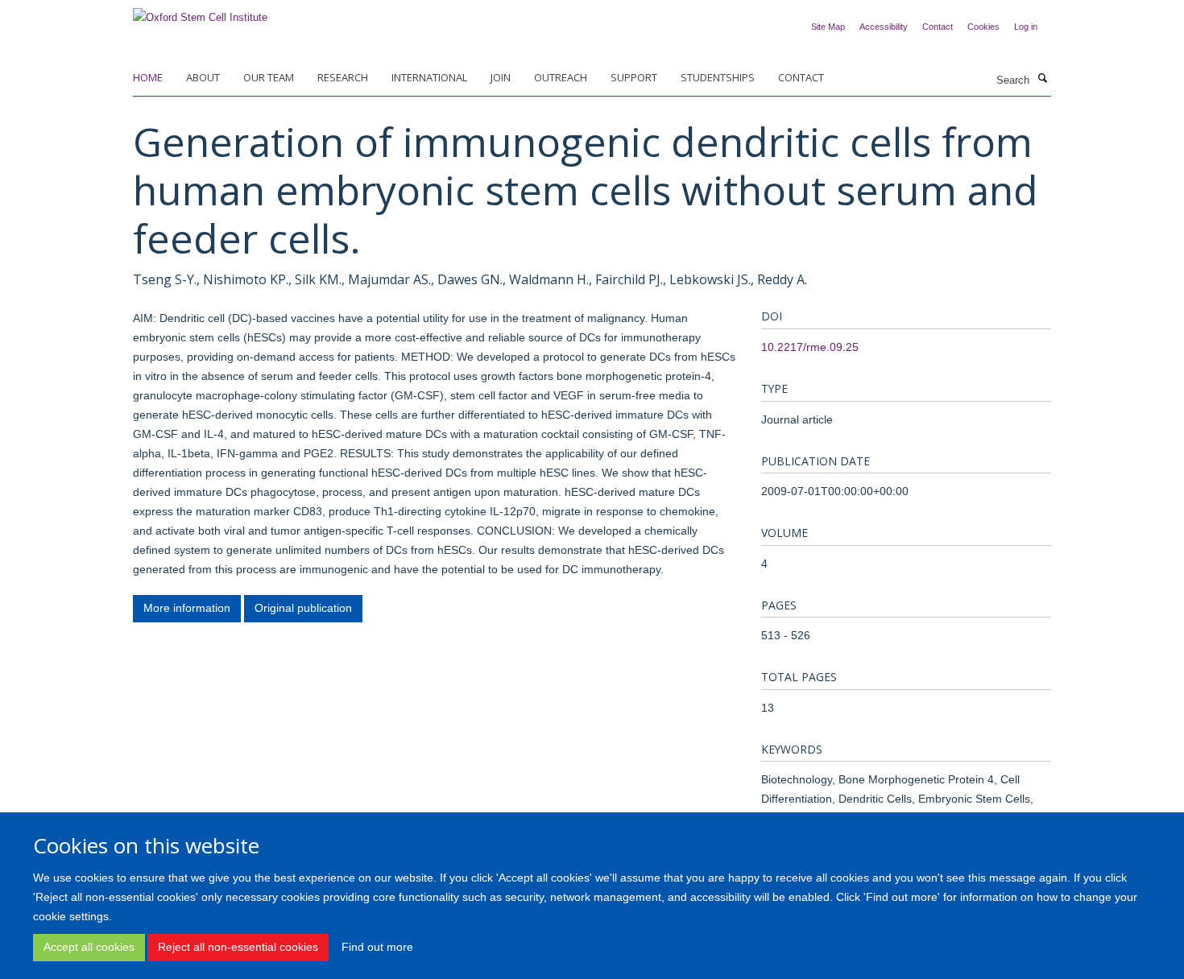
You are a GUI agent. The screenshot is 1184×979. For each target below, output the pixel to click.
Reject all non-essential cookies (238, 946)
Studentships (718, 77)
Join (501, 77)
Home (148, 77)
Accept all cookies (89, 946)
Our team (268, 77)
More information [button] (186, 607)
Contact (937, 26)
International (429, 77)
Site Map (828, 26)
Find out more (377, 946)
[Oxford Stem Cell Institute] (200, 12)
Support (634, 77)
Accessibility (883, 26)
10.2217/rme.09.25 (810, 347)
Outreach (560, 77)
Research (342, 77)
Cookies (983, 26)
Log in (1025, 26)
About (203, 77)
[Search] (1042, 79)
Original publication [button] (303, 607)
